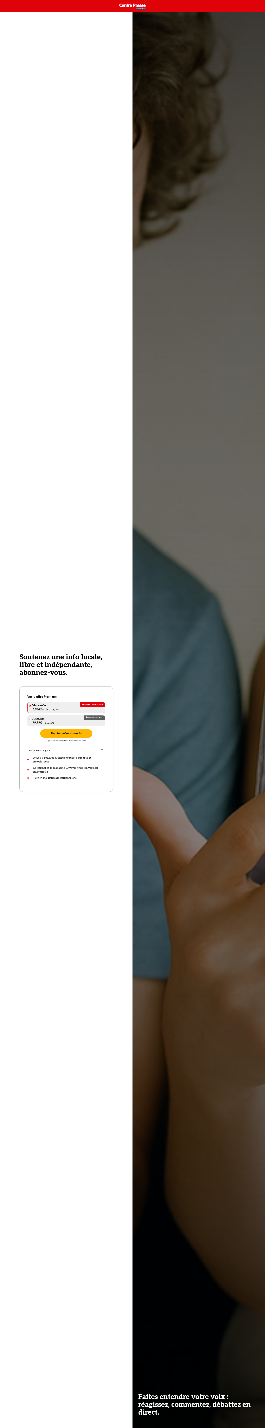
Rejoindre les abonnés (66, 733)
